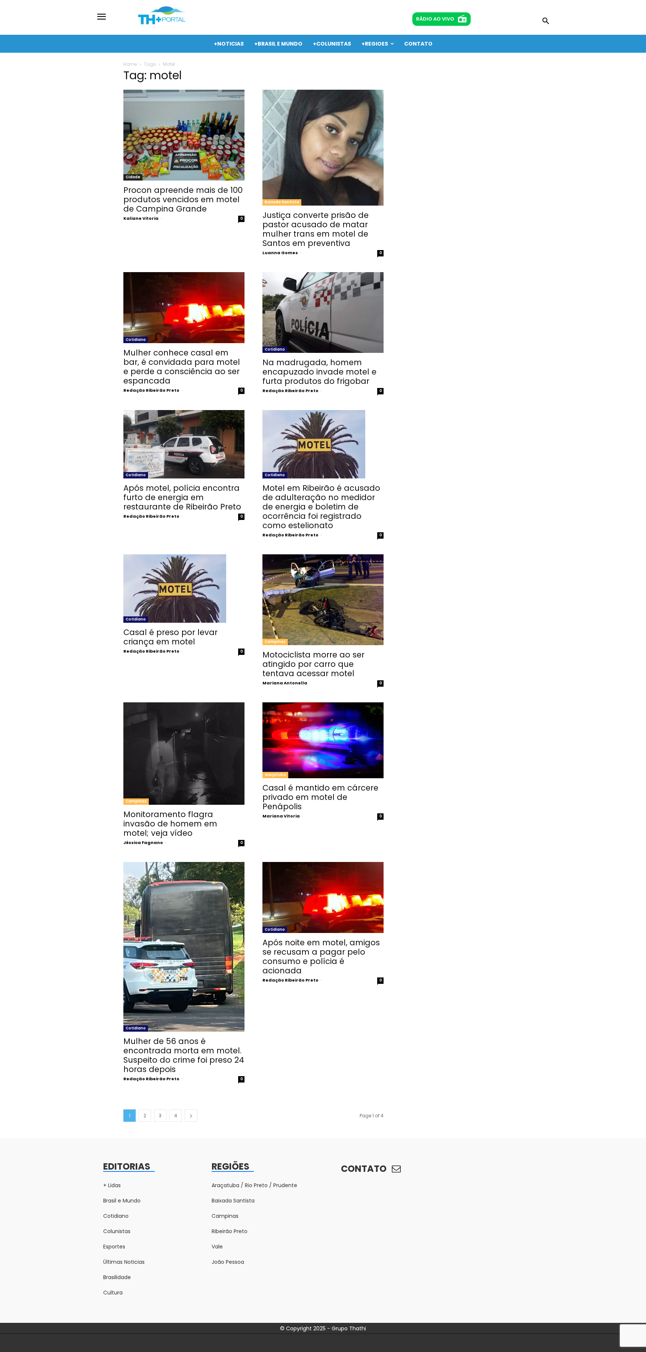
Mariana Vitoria (281, 816)
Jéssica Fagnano (143, 843)
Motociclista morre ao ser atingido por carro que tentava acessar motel (313, 664)
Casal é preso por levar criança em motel (170, 637)
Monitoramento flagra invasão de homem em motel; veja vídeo (170, 823)
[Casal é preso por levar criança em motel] (183, 588)
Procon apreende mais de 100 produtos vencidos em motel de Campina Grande (183, 199)
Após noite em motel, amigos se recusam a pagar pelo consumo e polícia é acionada (321, 956)
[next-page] (191, 1115)
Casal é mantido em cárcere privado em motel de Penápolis (320, 797)
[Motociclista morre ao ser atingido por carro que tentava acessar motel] (323, 599)
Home (130, 64)
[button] (546, 21)
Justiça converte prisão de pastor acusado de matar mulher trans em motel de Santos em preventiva (315, 229)
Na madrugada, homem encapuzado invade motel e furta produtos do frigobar (319, 371)
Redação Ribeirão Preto (151, 390)
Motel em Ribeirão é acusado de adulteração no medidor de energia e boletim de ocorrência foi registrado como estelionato (321, 507)
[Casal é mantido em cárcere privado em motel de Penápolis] (323, 740)
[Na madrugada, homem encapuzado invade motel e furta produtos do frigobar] (323, 312)
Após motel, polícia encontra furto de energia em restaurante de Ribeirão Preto (182, 497)
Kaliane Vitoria (141, 218)
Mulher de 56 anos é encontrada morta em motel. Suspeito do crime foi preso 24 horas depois (183, 1055)
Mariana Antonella (284, 683)
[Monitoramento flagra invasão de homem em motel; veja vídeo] (183, 753)
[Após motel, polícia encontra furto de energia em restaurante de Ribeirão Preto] (183, 444)
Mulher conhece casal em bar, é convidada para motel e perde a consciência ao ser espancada (181, 366)
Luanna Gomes (280, 253)
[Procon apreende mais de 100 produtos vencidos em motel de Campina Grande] (183, 135)
